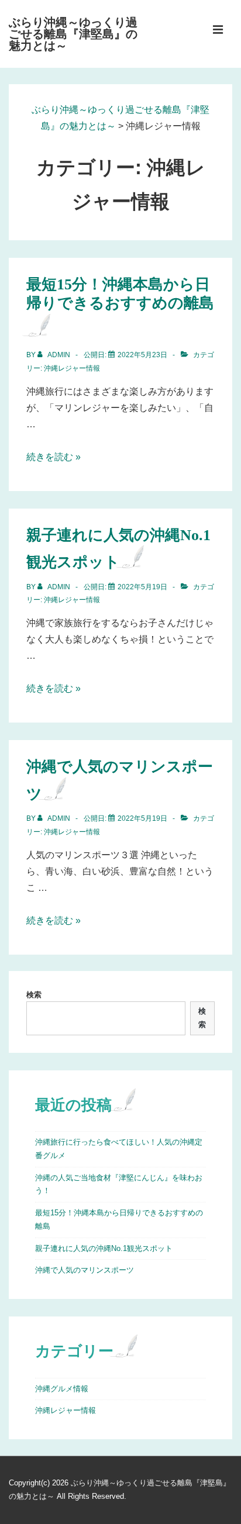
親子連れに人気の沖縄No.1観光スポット (104, 1248)
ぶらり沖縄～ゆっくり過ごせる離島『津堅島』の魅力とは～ (73, 34)
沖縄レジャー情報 (72, 368)
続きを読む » (53, 457)
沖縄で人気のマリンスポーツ (84, 1270)
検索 (34, 994)
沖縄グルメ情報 (61, 1388)
